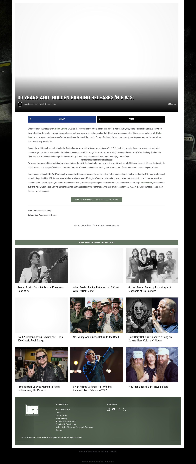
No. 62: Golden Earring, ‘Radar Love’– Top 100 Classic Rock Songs (40, 338)
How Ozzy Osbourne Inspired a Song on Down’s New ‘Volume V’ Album (150, 338)
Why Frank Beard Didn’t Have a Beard (148, 386)
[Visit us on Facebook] (120, 409)
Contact (59, 430)
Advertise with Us (63, 410)
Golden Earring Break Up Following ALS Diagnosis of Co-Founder (149, 289)
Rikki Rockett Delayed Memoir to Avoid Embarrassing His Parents (39, 388)
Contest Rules (61, 415)
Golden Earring (60, 128)
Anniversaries (45, 215)
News (53, 215)
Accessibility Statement (66, 421)
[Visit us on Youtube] (114, 409)
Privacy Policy (61, 418)
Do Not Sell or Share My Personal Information (74, 427)
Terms (58, 412)
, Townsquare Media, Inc (56, 437)
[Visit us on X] (125, 409)
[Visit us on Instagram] (109, 409)
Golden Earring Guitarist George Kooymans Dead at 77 (41, 289)
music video (146, 182)
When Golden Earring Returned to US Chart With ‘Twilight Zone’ (96, 289)
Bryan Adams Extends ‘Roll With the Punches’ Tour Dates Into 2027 (92, 388)
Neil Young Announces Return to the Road (96, 337)
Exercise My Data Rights (66, 424)
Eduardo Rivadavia (30, 104)
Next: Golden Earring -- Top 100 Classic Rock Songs (96, 200)
